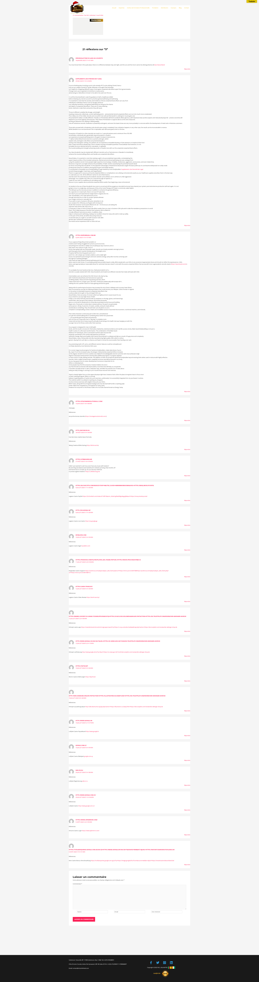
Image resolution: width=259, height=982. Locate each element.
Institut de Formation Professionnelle (138, 8)
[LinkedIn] (171, 962)
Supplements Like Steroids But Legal (89, 79)
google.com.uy (81, 745)
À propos (173, 8)
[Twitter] (158, 962)
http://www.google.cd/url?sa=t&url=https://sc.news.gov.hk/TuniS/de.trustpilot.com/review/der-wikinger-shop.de (118, 641)
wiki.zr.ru (79, 770)
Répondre (187, 69)
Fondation (155, 8)
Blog (180, 8)
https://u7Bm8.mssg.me (84, 459)
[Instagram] (164, 962)
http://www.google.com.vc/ (86, 795)
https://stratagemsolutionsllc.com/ (89, 401)
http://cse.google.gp (83, 510)
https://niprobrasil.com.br (86, 235)
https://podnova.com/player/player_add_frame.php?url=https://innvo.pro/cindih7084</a (108, 560)
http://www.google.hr (84, 720)
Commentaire (77, 884)
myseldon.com (81, 535)
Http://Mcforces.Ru (83, 430)
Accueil (114, 8)
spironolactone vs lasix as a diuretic (89, 58)
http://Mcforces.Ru (92, 445)
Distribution (164, 8)
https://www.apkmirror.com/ (86, 820)
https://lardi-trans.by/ (84, 586)
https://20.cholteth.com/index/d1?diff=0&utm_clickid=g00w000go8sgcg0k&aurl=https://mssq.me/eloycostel (115, 485)
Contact (186, 8)
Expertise (121, 8)
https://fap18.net (82, 666)
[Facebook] (151, 962)
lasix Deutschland (159, 65)
